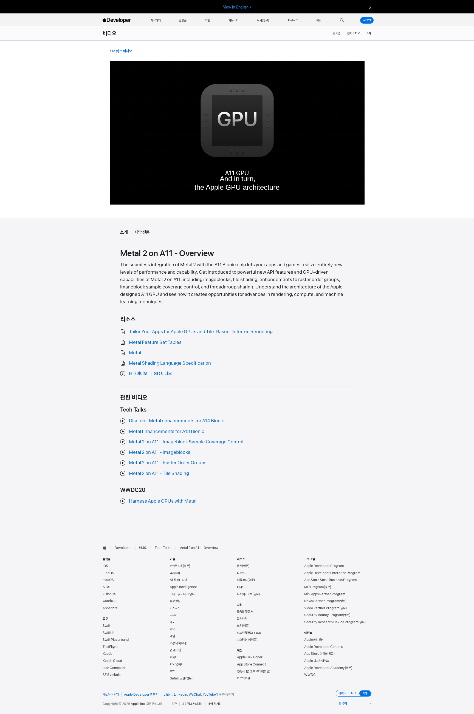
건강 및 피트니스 (179, 643)
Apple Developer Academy (324, 668)
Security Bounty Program (323, 615)
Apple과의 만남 (313, 640)
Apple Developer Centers (323, 647)
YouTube (209, 694)
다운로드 (242, 573)
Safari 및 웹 (177, 678)
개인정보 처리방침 (192, 704)
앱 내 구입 (175, 650)
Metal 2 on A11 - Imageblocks (159, 452)
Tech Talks (163, 548)
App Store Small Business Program (330, 580)
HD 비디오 (138, 373)
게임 (172, 636)
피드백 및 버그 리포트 (249, 633)
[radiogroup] (353, 693)
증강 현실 (175, 601)
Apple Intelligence (183, 587)
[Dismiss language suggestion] (369, 7)
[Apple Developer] (117, 20)
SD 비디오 (163, 373)
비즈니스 (175, 608)
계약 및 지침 (214, 704)
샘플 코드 (242, 580)
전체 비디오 (353, 33)
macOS (108, 580)
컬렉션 (336, 33)
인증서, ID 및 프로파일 (250, 671)
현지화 (173, 657)
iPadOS (108, 573)
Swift (106, 626)
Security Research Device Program (331, 622)
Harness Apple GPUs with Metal (162, 501)
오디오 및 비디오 (179, 594)
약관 (174, 704)
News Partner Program (321, 601)
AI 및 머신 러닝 (178, 580)
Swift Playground (116, 640)
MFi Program (314, 587)
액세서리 (175, 573)
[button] (342, 20)
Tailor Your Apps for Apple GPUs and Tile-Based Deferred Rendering (201, 331)
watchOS (110, 601)
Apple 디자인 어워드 (316, 661)
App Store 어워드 (315, 654)
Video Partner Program (321, 608)
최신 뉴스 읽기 (111, 694)
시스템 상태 (243, 640)
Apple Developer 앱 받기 (141, 694)
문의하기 (242, 618)
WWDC (310, 675)
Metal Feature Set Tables (155, 342)
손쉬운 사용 (176, 566)
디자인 (173, 615)
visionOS (109, 594)
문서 (239, 566)
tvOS (106, 587)
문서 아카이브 (244, 594)
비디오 (110, 33)
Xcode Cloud (112, 661)
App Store (110, 608)
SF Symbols (111, 675)
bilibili (167, 694)
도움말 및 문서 (245, 612)
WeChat (195, 694)
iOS (105, 566)
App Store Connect (251, 664)
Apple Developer (250, 657)
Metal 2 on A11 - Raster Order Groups (168, 462)
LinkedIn (180, 694)
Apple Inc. (138, 704)
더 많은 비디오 (122, 51)
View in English (236, 7)
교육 (172, 629)
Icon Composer (114, 668)
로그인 (367, 20)
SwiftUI (108, 633)
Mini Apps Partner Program (324, 594)
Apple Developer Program (324, 566)
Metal (135, 352)
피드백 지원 (243, 678)
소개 (368, 33)
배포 (172, 622)
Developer (123, 548)
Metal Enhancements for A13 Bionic (166, 431)
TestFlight (110, 647)
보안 (172, 671)
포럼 (239, 626)
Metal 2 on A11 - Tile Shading (159, 473)
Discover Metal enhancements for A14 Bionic (176, 420)
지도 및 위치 (176, 664)
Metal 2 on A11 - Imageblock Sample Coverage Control (186, 441)
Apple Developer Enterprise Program (332, 573)
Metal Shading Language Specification (170, 363)
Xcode (107, 654)
